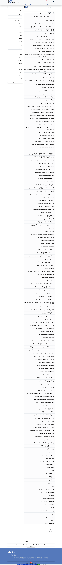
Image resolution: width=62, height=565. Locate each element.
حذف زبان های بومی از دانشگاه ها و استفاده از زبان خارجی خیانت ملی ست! (45, 105)
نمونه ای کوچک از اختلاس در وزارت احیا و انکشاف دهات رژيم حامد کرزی (46, 52)
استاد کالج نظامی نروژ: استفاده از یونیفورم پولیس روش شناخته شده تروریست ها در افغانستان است (42, 252)
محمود (21, 35)
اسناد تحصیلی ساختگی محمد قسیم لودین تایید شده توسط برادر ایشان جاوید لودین (44, 396)
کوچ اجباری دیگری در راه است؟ (50, 465)
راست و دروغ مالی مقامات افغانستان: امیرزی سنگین (48, 277)
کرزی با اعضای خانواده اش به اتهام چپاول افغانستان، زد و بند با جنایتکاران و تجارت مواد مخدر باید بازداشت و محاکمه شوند (40, 393)
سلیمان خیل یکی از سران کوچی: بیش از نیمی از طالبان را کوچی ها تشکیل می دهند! (44, 48)
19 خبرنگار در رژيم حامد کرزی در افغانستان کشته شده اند (47, 451)
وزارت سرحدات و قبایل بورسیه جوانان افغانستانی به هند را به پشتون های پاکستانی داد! (44, 142)
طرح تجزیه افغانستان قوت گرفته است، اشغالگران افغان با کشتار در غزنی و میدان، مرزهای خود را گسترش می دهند (41, 271)
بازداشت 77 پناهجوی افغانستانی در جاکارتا (49, 190)
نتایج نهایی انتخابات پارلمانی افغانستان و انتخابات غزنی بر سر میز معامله (45, 372)
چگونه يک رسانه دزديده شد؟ (51, 479)
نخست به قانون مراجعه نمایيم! (50, 502)
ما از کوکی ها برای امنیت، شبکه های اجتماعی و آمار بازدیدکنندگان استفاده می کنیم (26, 564)
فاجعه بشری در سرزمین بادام (50, 417)
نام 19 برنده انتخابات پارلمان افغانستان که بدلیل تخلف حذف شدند (46, 374)
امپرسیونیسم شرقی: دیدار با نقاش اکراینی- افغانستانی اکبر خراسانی (46, 90)
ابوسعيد (21, 19)
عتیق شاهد (20, 26)
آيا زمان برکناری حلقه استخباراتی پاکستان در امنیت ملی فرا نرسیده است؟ (46, 132)
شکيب (21, 56)
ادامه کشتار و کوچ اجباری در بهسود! (50, 473)
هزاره (43, 544)
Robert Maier (20, 73)
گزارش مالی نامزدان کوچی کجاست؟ (50, 366)
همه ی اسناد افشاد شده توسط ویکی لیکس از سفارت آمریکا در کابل (46, 368)
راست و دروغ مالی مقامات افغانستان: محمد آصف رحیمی (47, 246)
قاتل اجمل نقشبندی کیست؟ (51, 423)
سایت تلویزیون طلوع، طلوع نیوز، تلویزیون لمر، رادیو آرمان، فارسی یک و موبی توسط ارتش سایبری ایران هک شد (41, 375)
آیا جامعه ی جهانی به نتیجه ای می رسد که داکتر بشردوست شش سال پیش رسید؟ (44, 402)
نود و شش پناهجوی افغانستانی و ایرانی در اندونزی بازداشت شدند (46, 175)
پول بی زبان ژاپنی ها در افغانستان (50, 443)
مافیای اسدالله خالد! (51, 74)
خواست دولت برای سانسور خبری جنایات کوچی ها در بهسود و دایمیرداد (46, 289)
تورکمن (36, 544)
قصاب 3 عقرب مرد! (52, 477)
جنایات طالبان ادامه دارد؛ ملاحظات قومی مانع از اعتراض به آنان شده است (45, 344)
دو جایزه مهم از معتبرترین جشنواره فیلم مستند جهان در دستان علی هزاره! (45, 145)
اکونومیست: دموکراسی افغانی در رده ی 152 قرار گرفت (48, 197)
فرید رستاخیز (20, 23)
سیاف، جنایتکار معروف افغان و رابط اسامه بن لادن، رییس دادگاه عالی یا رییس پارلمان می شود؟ (43, 347)
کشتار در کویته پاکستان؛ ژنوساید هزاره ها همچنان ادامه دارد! (47, 147)
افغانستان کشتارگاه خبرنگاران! (50, 513)
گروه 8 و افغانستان (52, 514)
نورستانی (27, 544)
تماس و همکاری (23, 553)
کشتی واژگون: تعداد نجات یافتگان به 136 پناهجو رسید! (47, 103)
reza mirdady (20, 45)
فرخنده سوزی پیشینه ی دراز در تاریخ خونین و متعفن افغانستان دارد (46, 15)
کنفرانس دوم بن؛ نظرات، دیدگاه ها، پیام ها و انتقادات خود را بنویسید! (46, 249)
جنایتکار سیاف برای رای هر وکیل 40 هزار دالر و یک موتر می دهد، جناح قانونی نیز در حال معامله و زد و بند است (41, 352)
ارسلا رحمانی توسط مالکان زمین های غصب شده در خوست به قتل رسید (46, 124)
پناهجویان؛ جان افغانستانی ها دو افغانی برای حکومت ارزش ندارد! (46, 199)
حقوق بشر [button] (48, 4)
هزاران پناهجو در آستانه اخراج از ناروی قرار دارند (48, 77)
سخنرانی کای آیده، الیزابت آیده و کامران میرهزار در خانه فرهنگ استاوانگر (45, 383)
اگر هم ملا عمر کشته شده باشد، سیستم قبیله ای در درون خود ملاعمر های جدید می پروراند (43, 293)
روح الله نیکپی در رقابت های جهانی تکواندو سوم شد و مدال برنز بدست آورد (45, 304)
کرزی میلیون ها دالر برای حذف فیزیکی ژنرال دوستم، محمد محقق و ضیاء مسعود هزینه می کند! (43, 112)
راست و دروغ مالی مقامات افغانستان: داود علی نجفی (48, 259)
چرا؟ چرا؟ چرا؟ (52, 470)
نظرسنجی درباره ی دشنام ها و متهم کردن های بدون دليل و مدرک (46, 492)
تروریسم (30, 4)
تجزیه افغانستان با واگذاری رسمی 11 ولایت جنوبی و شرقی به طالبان (46, 244)
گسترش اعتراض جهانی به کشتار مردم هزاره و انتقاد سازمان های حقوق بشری (45, 221)
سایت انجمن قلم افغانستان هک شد (50, 150)
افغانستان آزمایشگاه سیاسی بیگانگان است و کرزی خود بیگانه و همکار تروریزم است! (44, 185)
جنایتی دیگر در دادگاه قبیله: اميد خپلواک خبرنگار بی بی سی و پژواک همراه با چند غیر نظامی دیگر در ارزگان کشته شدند (40, 247)
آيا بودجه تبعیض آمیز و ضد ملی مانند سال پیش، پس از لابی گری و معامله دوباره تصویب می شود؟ (43, 153)
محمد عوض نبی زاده (19, 70)
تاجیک (41, 544)
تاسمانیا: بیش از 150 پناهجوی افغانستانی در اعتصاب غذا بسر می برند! (46, 181)
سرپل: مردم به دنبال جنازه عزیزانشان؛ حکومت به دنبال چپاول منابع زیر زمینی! (45, 121)
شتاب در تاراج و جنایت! (51, 476)
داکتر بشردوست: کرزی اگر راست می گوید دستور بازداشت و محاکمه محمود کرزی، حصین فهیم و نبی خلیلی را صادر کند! (40, 106)
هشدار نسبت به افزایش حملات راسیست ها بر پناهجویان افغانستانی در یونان (45, 203)
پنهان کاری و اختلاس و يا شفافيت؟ (50, 499)
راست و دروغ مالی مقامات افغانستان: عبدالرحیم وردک (48, 310)
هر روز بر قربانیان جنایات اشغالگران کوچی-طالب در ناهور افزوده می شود (46, 274)
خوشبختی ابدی (52, 520)
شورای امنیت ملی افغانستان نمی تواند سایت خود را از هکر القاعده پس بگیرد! (45, 159)
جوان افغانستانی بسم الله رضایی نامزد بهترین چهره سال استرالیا (46, 163)
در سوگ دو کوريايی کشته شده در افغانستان (49, 488)
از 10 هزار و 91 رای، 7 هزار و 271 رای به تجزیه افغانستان (47, 280)
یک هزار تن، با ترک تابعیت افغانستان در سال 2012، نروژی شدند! (46, 51)
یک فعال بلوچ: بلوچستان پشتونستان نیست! (49, 58)
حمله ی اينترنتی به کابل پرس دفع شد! (49, 480)
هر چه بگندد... (52, 522)
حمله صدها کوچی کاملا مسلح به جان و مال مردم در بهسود (47, 290)
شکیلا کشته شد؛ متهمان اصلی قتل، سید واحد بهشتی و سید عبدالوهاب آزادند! (45, 100)
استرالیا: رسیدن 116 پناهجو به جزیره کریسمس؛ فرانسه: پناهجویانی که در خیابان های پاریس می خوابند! (42, 194)
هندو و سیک (32, 544)
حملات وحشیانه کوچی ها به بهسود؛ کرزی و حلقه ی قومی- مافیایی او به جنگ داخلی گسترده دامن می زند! (42, 115)
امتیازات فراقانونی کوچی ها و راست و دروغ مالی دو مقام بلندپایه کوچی (46, 219)
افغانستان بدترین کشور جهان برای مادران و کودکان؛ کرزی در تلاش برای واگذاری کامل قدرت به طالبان (42, 283)
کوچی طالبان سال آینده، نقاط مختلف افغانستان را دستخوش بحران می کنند (45, 341)
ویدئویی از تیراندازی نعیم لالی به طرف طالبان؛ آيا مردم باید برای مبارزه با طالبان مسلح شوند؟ (43, 131)
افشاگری (41, 4)
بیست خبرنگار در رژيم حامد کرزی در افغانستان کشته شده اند (47, 446)
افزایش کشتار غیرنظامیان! (51, 471)
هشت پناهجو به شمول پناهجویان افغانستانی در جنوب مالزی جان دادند (46, 176)
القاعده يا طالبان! (52, 485)
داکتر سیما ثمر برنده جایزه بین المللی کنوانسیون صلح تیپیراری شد (46, 362)
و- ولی (21, 72)
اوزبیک (38, 544)
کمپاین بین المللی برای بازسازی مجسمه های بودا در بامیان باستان (46, 334)
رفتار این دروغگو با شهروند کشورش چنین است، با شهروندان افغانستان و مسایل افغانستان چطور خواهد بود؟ (42, 418)
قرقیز (29, 544)
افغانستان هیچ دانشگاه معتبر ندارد (50, 228)
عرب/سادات (17, 544)
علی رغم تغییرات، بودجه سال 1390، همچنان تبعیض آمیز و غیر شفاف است (45, 316)
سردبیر (50, 4)
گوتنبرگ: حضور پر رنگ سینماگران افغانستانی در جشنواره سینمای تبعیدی (46, 216)
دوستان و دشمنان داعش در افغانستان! (49, 20)
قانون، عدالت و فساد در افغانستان (50, 505)
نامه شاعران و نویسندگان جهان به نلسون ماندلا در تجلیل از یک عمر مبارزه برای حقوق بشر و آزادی (43, 45)
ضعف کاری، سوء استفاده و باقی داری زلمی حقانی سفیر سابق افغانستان (46, 437)
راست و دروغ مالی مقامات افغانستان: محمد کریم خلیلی (47, 321)
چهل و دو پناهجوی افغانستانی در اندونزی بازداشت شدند (47, 207)
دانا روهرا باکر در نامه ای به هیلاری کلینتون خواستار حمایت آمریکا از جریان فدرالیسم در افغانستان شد (42, 109)
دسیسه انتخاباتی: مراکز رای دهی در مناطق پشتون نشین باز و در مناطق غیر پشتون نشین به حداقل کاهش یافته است (41, 32)
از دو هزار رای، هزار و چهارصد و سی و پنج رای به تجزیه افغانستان (46, 331)
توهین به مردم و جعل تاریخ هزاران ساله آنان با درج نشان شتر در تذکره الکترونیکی (44, 23)
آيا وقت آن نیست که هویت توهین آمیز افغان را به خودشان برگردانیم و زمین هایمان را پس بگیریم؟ (43, 21)
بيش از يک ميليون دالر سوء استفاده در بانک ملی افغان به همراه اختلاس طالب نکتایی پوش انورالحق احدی (42, 79)
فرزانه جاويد (20, 41)
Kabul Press (51, 9)
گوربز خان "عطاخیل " (19, 48)
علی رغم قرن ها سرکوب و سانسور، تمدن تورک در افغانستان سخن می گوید (45, 377)
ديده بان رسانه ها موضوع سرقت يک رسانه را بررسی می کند (47, 501)
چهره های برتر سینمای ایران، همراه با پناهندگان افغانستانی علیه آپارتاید (46, 125)
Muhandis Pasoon (19, 81)
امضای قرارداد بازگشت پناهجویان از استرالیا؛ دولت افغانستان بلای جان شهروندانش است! (44, 359)
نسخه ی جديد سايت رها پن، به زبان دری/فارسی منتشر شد (47, 510)
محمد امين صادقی (20, 79)
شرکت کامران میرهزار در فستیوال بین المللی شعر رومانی (47, 94)
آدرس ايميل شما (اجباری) (51, 527)
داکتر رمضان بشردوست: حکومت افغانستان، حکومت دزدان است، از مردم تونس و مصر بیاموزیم (43, 328)
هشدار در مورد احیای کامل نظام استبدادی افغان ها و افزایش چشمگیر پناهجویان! (45, 184)
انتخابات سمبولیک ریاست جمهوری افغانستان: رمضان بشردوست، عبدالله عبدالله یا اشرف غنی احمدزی (42, 26)
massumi (20, 44)
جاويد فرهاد (20, 14)
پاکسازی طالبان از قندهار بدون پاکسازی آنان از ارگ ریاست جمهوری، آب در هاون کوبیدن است (43, 427)
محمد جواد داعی (20, 51)
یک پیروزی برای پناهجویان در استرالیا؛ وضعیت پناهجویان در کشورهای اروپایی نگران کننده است (43, 209)
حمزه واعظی (20, 76)
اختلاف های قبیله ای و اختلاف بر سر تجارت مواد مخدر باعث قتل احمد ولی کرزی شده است (44, 264)
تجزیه (28, 4)
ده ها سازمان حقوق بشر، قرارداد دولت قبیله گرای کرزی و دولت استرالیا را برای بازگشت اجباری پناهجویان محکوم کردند (40, 349)
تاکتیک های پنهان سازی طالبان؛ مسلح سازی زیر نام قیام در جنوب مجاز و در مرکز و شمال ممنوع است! (42, 73)
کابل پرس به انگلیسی (41, 553)
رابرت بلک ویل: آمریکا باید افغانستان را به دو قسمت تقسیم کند (47, 400)
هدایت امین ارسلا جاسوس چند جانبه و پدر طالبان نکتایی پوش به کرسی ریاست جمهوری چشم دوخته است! (42, 39)
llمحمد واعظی (20, 28)
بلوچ (24, 544)
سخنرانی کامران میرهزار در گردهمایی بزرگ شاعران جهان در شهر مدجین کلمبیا (45, 265)
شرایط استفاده (32, 553)
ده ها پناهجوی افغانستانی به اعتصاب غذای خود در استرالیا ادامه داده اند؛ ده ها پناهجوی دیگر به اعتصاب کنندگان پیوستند (40, 256)
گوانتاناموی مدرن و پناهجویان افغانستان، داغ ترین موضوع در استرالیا (46, 403)
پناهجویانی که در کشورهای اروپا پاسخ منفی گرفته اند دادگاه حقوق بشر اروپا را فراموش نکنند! (43, 76)
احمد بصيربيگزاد (20, 36)
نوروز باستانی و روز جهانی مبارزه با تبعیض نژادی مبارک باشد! (47, 151)
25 (12, 82)
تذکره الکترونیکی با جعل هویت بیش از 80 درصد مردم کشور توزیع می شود (45, 179)
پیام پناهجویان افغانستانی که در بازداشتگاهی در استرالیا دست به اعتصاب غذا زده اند (44, 255)
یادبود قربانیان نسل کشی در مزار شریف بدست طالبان (48, 87)
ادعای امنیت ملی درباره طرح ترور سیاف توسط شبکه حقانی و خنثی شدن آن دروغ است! (44, 97)
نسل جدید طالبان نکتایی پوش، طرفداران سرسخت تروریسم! (47, 182)
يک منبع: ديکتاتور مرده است (51, 258)
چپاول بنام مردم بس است (51, 218)
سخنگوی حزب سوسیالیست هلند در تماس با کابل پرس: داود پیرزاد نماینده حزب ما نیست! (44, 399)
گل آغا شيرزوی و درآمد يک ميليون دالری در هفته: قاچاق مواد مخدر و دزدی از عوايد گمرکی (44, 29)
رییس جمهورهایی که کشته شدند (50, 233)
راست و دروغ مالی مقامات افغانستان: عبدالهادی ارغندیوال (47, 284)
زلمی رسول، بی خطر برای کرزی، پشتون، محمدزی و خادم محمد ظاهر (46, 41)
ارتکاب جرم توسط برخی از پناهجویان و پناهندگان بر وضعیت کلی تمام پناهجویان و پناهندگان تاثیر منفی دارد (42, 134)
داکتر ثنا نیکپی (20, 8)
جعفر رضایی (20, 69)
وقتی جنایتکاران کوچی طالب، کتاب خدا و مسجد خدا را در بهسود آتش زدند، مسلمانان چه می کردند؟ (43, 160)
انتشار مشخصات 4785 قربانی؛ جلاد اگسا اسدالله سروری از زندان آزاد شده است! (45, 42)
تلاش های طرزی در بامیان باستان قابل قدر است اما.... (48, 421)
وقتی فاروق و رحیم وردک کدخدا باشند (50, 458)
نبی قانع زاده (20, 78)
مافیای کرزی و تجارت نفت (51, 193)
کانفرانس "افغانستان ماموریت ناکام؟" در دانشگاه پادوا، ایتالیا (47, 116)
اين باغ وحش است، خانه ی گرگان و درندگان (49, 519)
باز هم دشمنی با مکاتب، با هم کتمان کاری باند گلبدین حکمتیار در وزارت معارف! (45, 420)
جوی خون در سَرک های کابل (51, 483)
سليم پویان (20, 57)
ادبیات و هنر (37, 4)
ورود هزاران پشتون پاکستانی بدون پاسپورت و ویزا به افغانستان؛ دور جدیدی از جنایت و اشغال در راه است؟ (42, 27)
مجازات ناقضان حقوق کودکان (50, 467)
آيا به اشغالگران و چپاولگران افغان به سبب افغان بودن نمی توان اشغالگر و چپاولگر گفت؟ (44, 286)
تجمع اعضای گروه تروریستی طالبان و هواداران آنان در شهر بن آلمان (46, 206)
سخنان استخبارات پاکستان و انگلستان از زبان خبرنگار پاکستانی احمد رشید (45, 296)
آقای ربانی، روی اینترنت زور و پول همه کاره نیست (48, 337)
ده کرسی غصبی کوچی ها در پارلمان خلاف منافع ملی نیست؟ (47, 371)
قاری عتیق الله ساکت (19, 47)
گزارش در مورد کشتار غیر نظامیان (50, 464)
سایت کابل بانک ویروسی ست (50, 449)
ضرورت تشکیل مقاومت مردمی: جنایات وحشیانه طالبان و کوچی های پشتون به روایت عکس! (43, 88)
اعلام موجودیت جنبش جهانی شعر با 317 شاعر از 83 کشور (47, 243)
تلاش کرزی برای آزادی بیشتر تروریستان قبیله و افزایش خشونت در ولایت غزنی (45, 414)
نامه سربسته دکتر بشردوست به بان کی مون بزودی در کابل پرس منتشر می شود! (45, 454)
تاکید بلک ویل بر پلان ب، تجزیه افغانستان (49, 389)
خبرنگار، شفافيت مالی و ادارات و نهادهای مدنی (48, 504)
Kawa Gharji (20, 22)
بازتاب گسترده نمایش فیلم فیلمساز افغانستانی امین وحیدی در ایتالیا (46, 178)
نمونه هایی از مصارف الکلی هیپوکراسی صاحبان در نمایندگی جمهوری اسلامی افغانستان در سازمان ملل (42, 442)
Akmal (21, 50)
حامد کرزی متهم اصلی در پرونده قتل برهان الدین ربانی (48, 231)
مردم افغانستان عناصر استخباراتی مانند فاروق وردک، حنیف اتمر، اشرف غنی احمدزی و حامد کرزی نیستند (42, 353)
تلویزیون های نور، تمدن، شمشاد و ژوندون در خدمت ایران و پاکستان (46, 138)
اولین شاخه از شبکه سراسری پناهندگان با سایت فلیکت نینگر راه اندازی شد (45, 355)
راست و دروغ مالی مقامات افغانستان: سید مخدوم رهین (47, 298)
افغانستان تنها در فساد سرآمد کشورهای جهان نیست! (48, 61)
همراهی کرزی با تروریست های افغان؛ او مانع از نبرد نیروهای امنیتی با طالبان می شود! (44, 66)
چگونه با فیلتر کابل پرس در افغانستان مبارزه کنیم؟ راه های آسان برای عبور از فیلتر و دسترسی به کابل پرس (42, 430)
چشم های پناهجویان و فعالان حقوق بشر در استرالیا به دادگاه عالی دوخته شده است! (44, 172)
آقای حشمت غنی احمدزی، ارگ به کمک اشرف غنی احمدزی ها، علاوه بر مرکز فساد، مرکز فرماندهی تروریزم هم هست (41, 346)
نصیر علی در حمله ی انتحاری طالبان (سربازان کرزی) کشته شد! (47, 468)
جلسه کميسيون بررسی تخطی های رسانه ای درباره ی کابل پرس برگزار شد (46, 489)
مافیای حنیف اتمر (52, 24)
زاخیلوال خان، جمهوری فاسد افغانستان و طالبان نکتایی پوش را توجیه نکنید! (45, 406)
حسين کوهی (20, 63)
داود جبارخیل (20, 59)
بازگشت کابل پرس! (52, 486)
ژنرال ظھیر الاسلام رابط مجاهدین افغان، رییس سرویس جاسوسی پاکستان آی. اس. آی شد (44, 156)
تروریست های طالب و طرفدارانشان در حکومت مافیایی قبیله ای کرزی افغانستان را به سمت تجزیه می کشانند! (41, 188)
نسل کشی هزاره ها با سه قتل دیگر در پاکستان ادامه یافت (47, 230)
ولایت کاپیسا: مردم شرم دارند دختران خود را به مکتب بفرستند (47, 448)
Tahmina (20, 39)
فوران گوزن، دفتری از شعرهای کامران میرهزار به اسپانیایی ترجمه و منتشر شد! (45, 84)
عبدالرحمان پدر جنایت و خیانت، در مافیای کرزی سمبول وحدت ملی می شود (45, 71)
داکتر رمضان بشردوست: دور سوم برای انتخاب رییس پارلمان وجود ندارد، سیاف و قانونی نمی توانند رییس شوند (41, 350)
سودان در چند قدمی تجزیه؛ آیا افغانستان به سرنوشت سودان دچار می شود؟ (45, 365)
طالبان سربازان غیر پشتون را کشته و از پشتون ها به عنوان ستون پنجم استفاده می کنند (44, 30)
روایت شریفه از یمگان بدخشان (50, 439)
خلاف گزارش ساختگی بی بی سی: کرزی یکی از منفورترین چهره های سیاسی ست (45, 445)
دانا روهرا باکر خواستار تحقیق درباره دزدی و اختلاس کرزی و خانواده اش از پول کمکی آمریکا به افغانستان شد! (41, 154)
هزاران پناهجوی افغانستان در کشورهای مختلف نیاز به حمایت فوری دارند (46, 390)
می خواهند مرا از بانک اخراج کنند (50, 516)
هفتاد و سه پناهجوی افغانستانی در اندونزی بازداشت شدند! (47, 129)
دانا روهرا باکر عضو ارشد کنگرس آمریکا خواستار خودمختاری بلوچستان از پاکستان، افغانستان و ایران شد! (42, 165)
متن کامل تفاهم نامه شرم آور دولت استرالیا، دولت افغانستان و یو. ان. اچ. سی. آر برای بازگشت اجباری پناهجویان (41, 162)
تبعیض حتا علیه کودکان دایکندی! (50, 434)
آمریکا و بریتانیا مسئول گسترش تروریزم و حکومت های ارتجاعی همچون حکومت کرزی (44, 96)
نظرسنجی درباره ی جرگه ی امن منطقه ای (49, 523)
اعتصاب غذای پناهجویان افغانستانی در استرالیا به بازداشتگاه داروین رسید (45, 253)
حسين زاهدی (20, 66)
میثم (21, 16)
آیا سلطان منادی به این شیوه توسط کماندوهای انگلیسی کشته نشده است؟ (45, 424)
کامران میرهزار (20, 10)
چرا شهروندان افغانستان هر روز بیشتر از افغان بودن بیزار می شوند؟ (46, 440)
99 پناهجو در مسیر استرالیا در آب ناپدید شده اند (48, 108)
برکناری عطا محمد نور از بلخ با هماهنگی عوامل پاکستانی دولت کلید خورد (46, 324)
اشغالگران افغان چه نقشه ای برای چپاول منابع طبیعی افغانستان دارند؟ (46, 237)
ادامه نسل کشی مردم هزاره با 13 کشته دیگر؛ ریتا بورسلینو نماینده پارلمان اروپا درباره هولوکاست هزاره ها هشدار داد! (41, 224)
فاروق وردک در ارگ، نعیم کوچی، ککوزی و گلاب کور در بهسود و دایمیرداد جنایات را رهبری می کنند (43, 287)
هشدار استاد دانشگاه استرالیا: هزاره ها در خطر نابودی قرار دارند (47, 405)
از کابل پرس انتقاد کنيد (51, 431)
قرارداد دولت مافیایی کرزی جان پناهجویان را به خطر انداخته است (46, 318)
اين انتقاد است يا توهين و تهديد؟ (50, 517)
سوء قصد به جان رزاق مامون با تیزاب (50, 358)
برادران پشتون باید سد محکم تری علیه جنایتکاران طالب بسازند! (47, 387)
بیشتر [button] (23, 4)
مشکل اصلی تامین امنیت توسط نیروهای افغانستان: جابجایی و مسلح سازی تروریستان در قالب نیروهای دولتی (41, 261)
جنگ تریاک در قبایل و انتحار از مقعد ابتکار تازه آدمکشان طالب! (47, 59)
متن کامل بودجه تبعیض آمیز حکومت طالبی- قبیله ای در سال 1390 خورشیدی (45, 332)
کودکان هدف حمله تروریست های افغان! (49, 268)
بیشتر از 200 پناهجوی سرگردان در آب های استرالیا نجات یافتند (47, 85)
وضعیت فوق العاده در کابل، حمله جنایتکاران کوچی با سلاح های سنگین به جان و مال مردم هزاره (43, 392)
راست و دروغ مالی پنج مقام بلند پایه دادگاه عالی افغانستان (47, 213)
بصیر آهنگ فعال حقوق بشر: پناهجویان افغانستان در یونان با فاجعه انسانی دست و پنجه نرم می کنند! (42, 234)
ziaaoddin (20, 29)
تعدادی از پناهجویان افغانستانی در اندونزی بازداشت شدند (47, 292)
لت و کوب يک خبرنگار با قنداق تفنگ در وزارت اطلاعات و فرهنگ (47, 457)
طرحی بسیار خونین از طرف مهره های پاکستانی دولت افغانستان (47, 278)
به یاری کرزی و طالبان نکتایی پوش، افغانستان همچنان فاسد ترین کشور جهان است (44, 384)
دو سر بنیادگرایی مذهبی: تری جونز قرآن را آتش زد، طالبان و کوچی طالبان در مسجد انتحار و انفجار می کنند (42, 325)
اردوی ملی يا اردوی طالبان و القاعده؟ (50, 474)
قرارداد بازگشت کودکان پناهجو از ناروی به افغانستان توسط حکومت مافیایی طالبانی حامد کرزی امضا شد (42, 210)
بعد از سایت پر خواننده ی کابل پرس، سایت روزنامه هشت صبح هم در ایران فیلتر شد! (44, 436)
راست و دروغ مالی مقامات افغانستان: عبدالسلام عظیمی (47, 313)
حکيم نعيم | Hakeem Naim (18, 20)
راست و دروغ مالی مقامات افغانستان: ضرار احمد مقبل (48, 295)
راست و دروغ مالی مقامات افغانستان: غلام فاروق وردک (47, 240)
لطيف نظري (20, 32)
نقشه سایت (50, 553)
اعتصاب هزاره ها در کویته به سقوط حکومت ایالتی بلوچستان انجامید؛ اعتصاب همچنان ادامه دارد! (43, 56)
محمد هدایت (20, 75)
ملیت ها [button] (44, 4)
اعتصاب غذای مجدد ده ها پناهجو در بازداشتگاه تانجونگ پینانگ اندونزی (46, 122)
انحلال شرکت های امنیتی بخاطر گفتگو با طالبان (48, 386)
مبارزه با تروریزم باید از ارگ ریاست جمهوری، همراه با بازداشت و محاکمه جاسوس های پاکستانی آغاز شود (42, 225)
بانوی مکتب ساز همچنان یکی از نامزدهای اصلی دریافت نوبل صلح (46, 227)
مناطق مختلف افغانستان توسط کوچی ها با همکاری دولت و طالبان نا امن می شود (45, 299)
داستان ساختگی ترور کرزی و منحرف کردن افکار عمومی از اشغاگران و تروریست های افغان (44, 222)
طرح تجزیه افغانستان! (51, 281)
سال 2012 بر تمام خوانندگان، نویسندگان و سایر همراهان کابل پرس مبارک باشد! (45, 191)
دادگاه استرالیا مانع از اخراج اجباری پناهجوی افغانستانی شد (47, 212)
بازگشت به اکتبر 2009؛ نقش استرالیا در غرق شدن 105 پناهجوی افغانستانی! (45, 169)
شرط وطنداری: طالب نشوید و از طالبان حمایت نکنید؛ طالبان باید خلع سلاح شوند (45, 36)
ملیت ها (45, 544)
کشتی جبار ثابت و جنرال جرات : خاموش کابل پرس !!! (48, 508)
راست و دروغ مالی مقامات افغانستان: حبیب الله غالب (48, 267)
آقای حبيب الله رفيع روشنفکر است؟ (50, 511)
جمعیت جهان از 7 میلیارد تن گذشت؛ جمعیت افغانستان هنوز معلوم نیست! (45, 215)
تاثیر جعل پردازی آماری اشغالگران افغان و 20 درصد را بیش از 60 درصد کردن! (45, 99)
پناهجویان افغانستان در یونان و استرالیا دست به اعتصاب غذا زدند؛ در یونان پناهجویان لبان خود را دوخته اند (42, 356)
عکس (32, 4)
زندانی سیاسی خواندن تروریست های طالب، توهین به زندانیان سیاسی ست (45, 307)
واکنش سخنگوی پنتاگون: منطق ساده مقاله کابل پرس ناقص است (46, 381)
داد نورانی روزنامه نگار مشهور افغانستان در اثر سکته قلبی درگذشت (46, 262)
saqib (21, 54)
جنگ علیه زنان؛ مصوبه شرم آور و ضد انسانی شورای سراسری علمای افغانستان (45, 157)
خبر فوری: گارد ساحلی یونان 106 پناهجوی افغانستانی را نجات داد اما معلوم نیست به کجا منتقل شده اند (42, 340)
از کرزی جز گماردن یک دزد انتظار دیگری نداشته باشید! (48, 408)
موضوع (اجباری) (52, 529)
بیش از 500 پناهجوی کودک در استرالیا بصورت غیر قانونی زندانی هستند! (45, 166)
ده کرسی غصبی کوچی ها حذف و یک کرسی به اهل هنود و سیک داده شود (45, 35)
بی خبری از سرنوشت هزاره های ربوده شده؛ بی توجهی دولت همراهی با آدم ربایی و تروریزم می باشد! (42, 16)
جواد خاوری (20, 25)
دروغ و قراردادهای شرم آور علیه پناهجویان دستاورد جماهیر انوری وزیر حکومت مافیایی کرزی (43, 38)
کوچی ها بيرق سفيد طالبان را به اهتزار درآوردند (48, 498)
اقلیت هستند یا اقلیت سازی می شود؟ (49, 33)
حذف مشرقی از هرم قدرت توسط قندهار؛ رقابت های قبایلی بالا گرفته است (45, 241)
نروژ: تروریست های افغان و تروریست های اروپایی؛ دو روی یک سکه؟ (46, 250)
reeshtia (21, 53)
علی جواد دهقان (20, 13)
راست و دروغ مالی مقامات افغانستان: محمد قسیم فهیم (47, 319)
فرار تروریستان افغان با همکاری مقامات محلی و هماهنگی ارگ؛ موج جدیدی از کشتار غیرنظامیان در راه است (42, 309)
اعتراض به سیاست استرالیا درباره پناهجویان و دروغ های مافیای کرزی (46, 409)
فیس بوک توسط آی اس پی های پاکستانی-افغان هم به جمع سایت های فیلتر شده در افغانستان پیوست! (42, 415)
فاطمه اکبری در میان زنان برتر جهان (50, 312)
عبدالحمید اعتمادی (20, 60)
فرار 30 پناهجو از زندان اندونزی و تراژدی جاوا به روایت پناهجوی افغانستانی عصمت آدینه (44, 187)
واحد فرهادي (20, 38)
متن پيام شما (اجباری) (51, 531)
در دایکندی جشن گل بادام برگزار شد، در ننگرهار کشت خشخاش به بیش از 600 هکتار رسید (43, 322)
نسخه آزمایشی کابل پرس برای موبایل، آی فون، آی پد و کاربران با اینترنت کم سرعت (44, 141)
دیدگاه (34, 4)
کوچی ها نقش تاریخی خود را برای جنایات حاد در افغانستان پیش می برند (46, 275)
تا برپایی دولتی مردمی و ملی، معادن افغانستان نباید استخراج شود (46, 411)
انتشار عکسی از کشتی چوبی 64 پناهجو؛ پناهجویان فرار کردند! (47, 135)
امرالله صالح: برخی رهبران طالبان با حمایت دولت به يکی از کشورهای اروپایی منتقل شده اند (43, 338)
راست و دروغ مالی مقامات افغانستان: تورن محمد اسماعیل (47, 315)
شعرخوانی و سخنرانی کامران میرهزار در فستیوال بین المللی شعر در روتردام (45, 412)
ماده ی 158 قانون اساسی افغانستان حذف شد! (48, 491)
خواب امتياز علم (52, 507)
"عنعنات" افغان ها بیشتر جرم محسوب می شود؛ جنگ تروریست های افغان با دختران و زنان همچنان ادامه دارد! (41, 118)
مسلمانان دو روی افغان (51, 378)
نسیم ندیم (20, 17)
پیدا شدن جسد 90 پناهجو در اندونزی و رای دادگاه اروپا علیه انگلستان (46, 196)
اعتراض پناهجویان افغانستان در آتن (50, 369)
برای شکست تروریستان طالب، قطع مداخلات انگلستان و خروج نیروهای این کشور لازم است (43, 335)
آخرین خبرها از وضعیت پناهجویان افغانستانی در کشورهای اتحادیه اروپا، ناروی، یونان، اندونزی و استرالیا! (42, 148)
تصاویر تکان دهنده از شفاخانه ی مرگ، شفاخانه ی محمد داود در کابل (46, 91)
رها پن (21, 42)
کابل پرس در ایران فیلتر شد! (51, 452)
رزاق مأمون (20, 11)
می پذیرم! (39, 564)
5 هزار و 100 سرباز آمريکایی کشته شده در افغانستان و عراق (47, 455)
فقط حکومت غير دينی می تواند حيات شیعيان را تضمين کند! (47, 461)
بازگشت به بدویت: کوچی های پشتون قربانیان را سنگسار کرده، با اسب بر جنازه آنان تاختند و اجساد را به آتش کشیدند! (41, 67)
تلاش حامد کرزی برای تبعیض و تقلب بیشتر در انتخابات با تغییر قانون (46, 433)
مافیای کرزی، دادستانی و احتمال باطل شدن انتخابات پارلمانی (47, 380)
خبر (39, 4)
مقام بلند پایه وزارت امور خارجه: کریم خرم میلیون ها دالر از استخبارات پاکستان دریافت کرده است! (43, 144)
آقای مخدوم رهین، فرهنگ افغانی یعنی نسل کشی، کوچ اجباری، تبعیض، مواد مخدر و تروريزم (43, 343)
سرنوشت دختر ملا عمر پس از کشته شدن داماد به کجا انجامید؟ (47, 306)
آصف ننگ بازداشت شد (51, 495)
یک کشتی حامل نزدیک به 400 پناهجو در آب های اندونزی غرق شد (46, 200)
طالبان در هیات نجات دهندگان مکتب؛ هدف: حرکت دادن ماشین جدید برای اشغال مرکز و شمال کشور (42, 102)
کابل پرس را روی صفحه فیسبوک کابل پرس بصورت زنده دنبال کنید (46, 13)
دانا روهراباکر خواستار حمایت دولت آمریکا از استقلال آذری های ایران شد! (45, 93)
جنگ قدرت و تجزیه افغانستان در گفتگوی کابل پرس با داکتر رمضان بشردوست (45, 62)
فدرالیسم (26, 4)
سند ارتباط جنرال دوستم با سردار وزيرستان (49, 482)
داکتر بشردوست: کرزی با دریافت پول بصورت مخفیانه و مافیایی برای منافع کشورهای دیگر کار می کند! (42, 49)
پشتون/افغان (21, 544)
